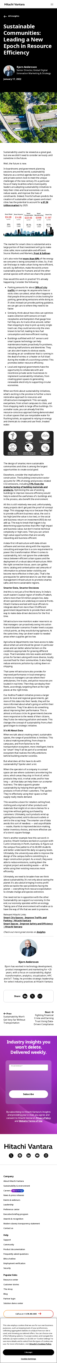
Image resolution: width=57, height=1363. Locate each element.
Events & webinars (11, 1200)
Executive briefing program (15, 1214)
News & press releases (13, 1195)
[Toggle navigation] (52, 4)
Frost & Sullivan (41, 253)
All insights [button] (13, 16)
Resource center (10, 1279)
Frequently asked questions (15, 1254)
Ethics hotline (9, 1258)
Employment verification (14, 1263)
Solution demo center (13, 1303)
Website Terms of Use (31, 1121)
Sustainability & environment (16, 1186)
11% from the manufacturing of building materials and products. (25, 486)
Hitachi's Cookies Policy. (40, 1344)
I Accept (28, 1352)
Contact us (8, 1228)
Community (8, 1244)
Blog (5, 1294)
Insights (41, 932)
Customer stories (11, 1284)
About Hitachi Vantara (13, 1181)
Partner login (9, 1298)
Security (7, 1268)
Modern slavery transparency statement (21, 1223)
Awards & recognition (13, 1218)
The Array (7, 1289)
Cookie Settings (28, 1359)
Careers (7, 1190)
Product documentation (14, 1249)
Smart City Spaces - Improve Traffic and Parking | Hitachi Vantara (25, 919)
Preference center (11, 1209)
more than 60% (31, 258)
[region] (28, 1340)
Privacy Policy (43, 1118)
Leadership (8, 1204)
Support (7, 1239)
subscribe (28, 1094)
